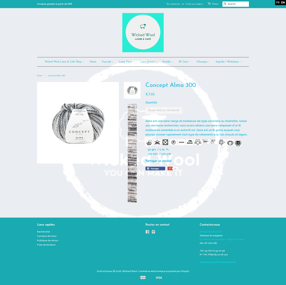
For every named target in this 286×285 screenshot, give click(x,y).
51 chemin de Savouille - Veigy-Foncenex (222, 239)
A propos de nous (46, 236)
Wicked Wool (129, 271)
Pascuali (107, 62)
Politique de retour (47, 240)
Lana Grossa (147, 62)
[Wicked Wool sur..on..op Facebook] (147, 232)
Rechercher (43, 231)
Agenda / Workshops (227, 62)
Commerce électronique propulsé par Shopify (163, 271)
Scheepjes (202, 62)
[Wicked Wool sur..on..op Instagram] (153, 232)
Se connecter (173, 4)
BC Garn (184, 62)
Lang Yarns (126, 62)
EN (283, 2)
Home (93, 62)
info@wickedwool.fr (211, 231)
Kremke (167, 62)
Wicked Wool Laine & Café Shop (63, 62)
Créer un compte (194, 4)
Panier (215, 4)
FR (278, 2)
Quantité (151, 102)
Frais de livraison (46, 244)
